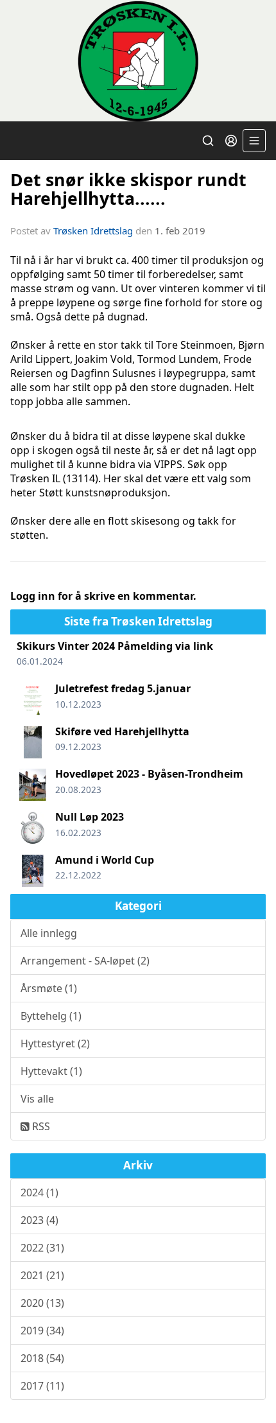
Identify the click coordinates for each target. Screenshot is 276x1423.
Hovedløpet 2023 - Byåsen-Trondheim (149, 774)
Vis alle (37, 1099)
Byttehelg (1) (51, 1016)
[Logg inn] (231, 140)
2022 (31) (42, 1248)
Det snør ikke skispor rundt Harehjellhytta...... (128, 189)
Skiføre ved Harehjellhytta (122, 731)
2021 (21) (42, 1275)
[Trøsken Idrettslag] (138, 60)
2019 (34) (42, 1330)
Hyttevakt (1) (51, 1071)
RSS (40, 1126)
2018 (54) (42, 1358)
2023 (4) (39, 1220)
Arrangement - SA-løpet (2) (85, 961)
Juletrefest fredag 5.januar (123, 688)
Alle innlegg (49, 933)
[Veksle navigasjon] (254, 140)
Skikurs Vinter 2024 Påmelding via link (115, 646)
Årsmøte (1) (49, 988)
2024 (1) (39, 1192)
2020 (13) (42, 1303)
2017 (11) (42, 1386)
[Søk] (208, 140)
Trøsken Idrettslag (93, 230)
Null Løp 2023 (89, 817)
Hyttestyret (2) (55, 1043)
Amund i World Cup (104, 860)
